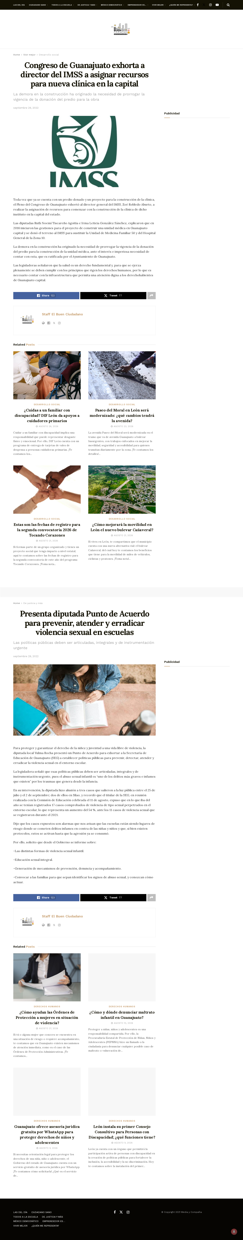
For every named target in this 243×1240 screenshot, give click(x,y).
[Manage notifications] (234, 1232)
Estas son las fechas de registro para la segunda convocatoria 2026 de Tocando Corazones (47, 529)
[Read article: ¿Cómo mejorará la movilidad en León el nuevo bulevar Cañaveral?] (122, 489)
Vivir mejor (158, 5)
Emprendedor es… (137, 5)
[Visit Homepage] (121, 29)
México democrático (111, 5)
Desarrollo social (49, 54)
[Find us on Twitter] (203, 5)
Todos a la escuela (62, 5)
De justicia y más (86, 5)
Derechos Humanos (47, 1007)
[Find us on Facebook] (198, 5)
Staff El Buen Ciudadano (62, 314)
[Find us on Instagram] (210, 5)
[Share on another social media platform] (151, 295)
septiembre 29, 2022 (26, 107)
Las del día (19, 5)
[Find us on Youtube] (217, 5)
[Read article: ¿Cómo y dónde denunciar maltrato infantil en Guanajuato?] (122, 977)
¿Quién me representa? (181, 5)
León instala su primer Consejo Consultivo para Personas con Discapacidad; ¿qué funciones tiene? (122, 1132)
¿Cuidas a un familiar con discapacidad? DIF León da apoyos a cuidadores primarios (47, 415)
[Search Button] (228, 5)
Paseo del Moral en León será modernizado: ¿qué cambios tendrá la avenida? (122, 415)
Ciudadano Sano (37, 5)
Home (16, 54)
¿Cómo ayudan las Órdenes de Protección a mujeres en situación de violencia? (47, 1017)
